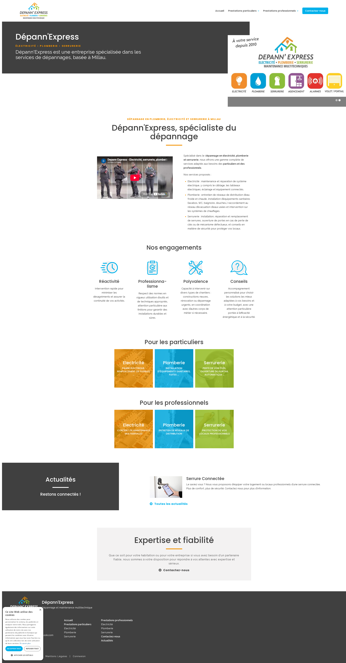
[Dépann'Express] (34, 10)
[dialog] (23, 633)
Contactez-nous (315, 10)
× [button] (40, 610)
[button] (23, 655)
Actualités (107, 640)
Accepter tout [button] (14, 648)
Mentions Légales (56, 656)
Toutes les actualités (171, 504)
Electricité (70, 628)
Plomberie (70, 632)
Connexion (79, 656)
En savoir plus (25, 643)
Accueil (219, 10)
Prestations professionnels (279, 10)
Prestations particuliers (242, 10)
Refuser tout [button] (32, 648)
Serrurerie (70, 636)
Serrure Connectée (205, 478)
